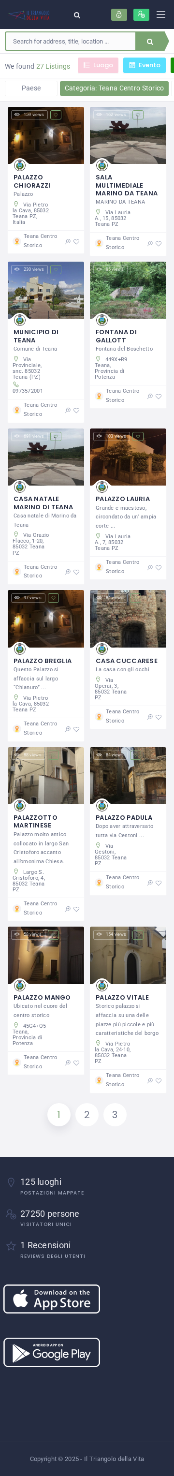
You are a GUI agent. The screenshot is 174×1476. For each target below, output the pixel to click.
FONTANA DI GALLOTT (116, 335)
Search (149, 41)
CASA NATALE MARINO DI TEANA (43, 502)
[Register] (141, 15)
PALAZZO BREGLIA (43, 660)
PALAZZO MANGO (42, 997)
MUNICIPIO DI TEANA (36, 335)
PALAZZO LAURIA (123, 498)
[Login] (119, 15)
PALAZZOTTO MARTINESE (36, 821)
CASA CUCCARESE (127, 660)
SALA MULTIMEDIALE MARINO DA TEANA (127, 185)
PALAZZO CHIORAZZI (32, 181)
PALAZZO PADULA (124, 817)
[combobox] (70, 41)
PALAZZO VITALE (122, 997)
